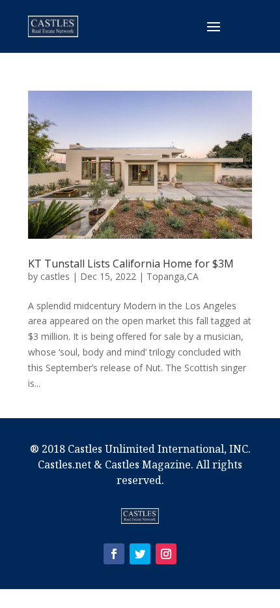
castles (55, 276)
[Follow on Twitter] (140, 553)
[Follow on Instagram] (166, 553)
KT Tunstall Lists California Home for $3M (131, 263)
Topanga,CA (173, 276)
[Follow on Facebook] (114, 553)
